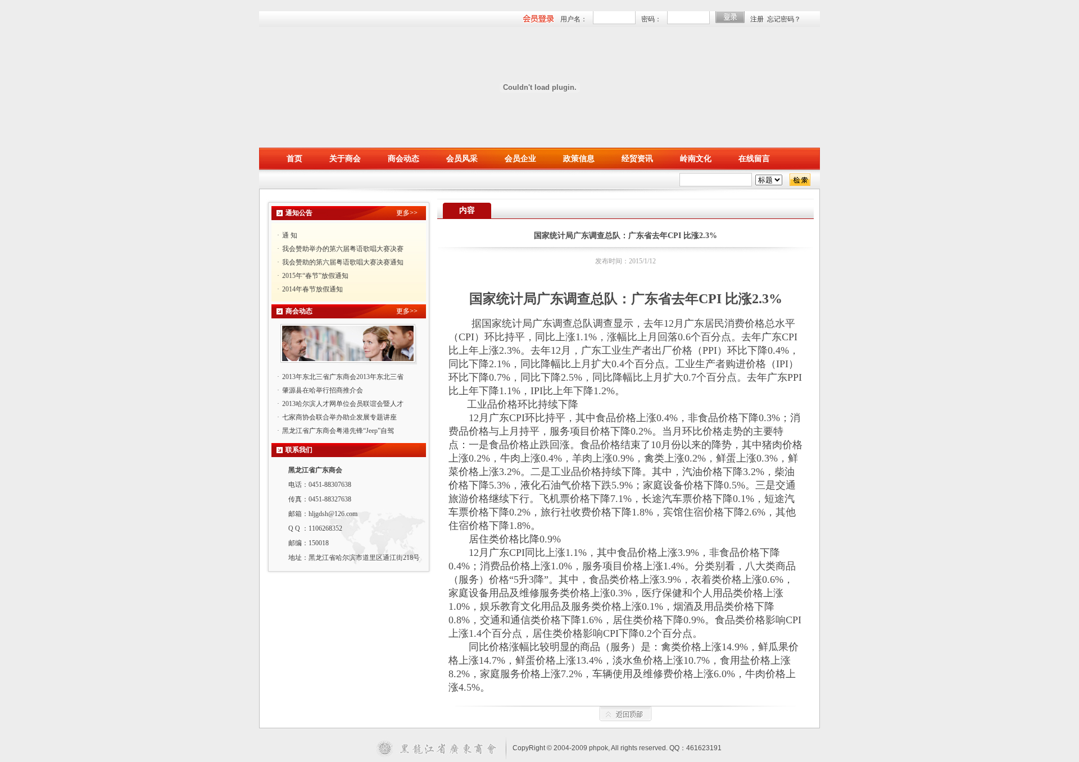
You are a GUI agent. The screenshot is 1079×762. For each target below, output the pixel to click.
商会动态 (403, 158)
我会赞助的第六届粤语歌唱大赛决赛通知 (343, 262)
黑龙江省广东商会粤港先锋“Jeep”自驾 (338, 431)
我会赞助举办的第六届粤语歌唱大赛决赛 (343, 249)
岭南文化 (695, 158)
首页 (294, 158)
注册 (757, 19)
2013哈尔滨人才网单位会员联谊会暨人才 (343, 404)
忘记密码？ (784, 19)
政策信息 (579, 158)
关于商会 (345, 158)
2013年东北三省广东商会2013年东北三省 (343, 377)
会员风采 (462, 158)
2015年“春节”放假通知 (315, 276)
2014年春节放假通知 (312, 289)
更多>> (407, 213)
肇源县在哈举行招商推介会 (322, 390)
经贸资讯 (637, 158)
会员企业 (520, 158)
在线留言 (754, 158)
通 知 (289, 235)
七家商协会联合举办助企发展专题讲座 (339, 417)
